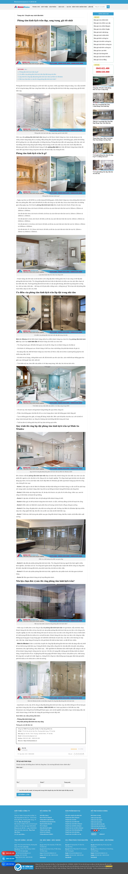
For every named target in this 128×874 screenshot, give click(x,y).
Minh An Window (23, 643)
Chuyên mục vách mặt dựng (72, 832)
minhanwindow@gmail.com (22, 1)
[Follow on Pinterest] (94, 830)
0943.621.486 (102, 68)
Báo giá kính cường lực (101, 38)
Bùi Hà (24, 748)
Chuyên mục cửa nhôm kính (72, 821)
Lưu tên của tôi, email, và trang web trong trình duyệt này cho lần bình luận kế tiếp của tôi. (46, 790)
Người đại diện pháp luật (46, 823)
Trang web (67, 782)
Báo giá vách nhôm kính (101, 35)
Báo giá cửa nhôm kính (101, 20)
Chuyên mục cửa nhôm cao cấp (73, 834)
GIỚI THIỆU (44, 6)
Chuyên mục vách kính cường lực (73, 823)
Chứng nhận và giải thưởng (46, 819)
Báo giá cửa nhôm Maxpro (102, 26)
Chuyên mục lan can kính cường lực (74, 828)
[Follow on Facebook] (92, 830)
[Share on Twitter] (77, 754)
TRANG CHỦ (36, 6)
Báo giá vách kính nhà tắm (102, 56)
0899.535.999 (102, 72)
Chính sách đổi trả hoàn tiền (98, 824)
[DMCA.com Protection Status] (108, 866)
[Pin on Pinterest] (81, 754)
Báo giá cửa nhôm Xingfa (102, 29)
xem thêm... (22, 834)
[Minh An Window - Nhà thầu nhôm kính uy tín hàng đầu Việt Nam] (22, 7)
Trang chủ (20, 15)
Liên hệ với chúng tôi (45, 832)
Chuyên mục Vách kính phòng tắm (73, 830)
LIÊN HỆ (90, 6)
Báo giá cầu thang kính (101, 53)
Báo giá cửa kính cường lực (102, 41)
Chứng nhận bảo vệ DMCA (46, 834)
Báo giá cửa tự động (100, 59)
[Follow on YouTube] (97, 830)
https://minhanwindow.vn (30, 740)
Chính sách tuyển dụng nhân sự (98, 828)
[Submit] (108, 6)
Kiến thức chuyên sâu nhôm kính (73, 815)
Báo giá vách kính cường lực (103, 44)
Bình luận (20, 767)
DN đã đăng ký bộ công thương (47, 821)
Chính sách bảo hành (96, 817)
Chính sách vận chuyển (96, 819)
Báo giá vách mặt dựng (101, 32)
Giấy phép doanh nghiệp (46, 828)
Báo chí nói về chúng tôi (46, 817)
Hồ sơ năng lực (44, 826)
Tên (18, 782)
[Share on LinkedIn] (83, 754)
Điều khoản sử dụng (96, 815)
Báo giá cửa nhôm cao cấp (102, 23)
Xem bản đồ (43, 857)
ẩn (25, 69)
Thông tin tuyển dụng (45, 830)
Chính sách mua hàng (96, 822)
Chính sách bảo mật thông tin (98, 826)
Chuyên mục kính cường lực (72, 817)
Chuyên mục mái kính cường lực (73, 826)
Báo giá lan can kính (100, 50)
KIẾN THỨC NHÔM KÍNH (79, 6)
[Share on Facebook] (74, 754)
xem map (25, 846)
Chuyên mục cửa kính (70, 819)
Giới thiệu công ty (44, 815)
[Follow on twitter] (99, 830)
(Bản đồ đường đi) (24, 821)
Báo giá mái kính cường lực (102, 47)
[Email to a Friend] (79, 754)
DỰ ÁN (69, 6)
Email (42, 782)
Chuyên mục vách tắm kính (34, 15)
